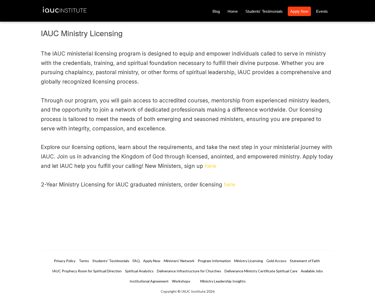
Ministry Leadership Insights (223, 281)
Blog (216, 11)
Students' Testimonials (264, 11)
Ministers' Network (179, 261)
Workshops (181, 281)
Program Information (214, 261)
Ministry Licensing (248, 261)
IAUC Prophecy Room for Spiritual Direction (87, 271)
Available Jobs (312, 271)
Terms (84, 261)
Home (233, 11)
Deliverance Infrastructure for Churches (189, 271)
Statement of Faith (305, 261)
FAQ (136, 261)
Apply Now (299, 11)
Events (322, 11)
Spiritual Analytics (139, 271)
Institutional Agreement (149, 281)
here (210, 166)
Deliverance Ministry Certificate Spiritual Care (260, 271)
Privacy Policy (65, 261)
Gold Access (276, 261)
